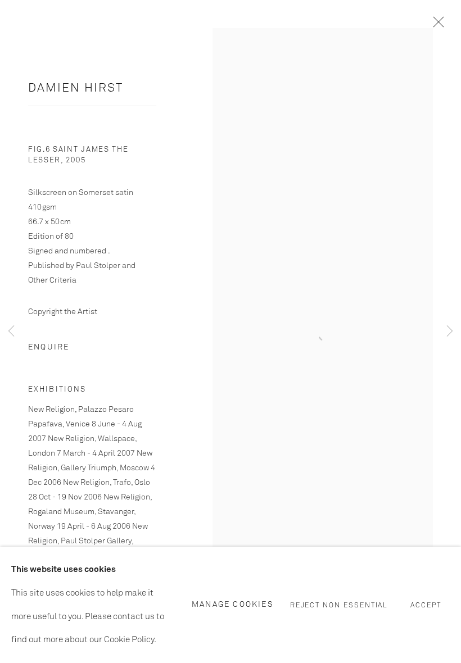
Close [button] (435, 25)
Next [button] (450, 331)
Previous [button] (11, 331)
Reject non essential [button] (339, 605)
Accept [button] (425, 605)
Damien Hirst (75, 88)
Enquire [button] (48, 347)
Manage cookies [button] (233, 604)
